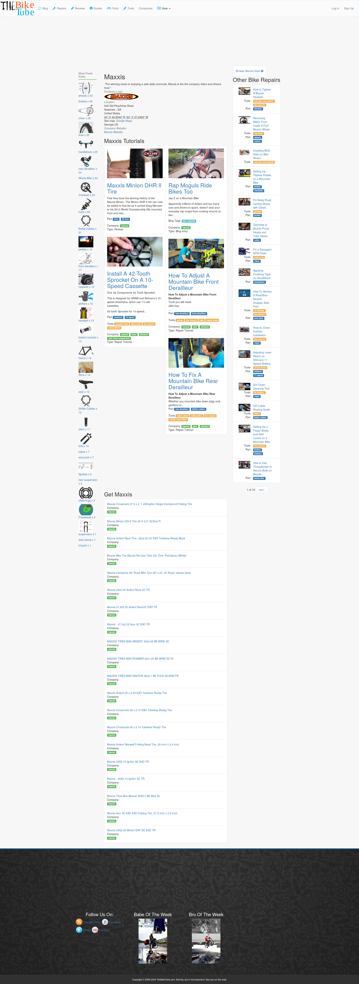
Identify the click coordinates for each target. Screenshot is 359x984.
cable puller (196, 415)
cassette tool (122, 324)
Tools (131, 8)
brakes (257, 449)
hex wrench (149, 324)
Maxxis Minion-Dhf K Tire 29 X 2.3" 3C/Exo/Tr (134, 521)
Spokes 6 (85, 474)
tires (116, 219)
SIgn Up (349, 8)
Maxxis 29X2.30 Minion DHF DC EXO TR (131, 830)
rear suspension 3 (88, 481)
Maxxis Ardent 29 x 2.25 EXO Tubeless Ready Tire (137, 693)
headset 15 (86, 320)
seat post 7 (86, 457)
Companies (145, 8)
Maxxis (124, 225)
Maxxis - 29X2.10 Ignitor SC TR (126, 778)
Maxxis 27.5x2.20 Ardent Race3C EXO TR (132, 607)
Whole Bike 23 (88, 178)
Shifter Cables (198, 409)
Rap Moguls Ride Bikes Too (190, 188)
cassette (118, 317)
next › (262, 490)
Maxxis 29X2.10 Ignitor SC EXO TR (128, 761)
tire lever (258, 133)
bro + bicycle (189, 221)
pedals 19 (85, 249)
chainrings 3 (87, 500)
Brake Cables (260, 417)
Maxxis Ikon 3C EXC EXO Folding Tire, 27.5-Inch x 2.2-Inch (142, 813)
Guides (98, 8)
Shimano (144, 334)
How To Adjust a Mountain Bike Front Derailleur (193, 281)
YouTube (104, 930)
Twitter (87, 930)
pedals (257, 186)
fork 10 (84, 446)
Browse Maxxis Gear (248, 71)
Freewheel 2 (87, 517)
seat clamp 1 (87, 540)
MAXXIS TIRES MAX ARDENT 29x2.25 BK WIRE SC (138, 641)
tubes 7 (84, 451)
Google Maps (124, 121)
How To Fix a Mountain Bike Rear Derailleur (193, 380)
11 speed (258, 375)
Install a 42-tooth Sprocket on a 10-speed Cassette (130, 279)
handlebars (259, 282)
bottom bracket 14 (88, 339)
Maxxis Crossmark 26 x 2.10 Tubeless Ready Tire (136, 727)
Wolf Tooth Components (119, 338)
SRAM (134, 334)
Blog (45, 8)
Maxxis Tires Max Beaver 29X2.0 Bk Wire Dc (133, 796)
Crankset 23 (87, 195)
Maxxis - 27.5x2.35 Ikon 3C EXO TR (128, 624)
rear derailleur (181, 313)
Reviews (80, 8)
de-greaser (259, 310)
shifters (258, 371)
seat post (258, 318)
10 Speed (130, 317)
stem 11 (84, 429)
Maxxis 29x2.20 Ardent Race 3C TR (128, 590)
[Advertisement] (179, 42)
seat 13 (84, 392)
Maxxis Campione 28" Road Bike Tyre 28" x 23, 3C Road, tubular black (149, 573)
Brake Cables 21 (87, 230)
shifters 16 (86, 303)
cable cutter (182, 415)
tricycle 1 (85, 545)
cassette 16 (86, 287)
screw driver (114, 327)
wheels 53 (86, 95)
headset (258, 108)
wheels (257, 137)
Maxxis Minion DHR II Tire (134, 188)
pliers (257, 413)
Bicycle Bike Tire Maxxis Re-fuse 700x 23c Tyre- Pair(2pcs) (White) (146, 555)
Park (195, 327)
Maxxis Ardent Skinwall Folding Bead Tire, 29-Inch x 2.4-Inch (143, 744)
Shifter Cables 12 (88, 410)
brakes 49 (85, 101)
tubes (257, 240)
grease (180, 320)
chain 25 (85, 118)
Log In (335, 8)
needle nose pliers (178, 419)
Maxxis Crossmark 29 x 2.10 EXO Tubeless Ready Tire (139, 710)
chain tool (258, 257)
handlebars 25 (88, 152)
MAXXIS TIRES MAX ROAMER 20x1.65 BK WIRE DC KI (140, 658)
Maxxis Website (113, 132)
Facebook (115, 922)
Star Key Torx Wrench (264, 101)
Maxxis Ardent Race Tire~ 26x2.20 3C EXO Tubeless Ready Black (146, 538)
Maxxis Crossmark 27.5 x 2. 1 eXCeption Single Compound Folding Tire (149, 504)
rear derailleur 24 (88, 170)
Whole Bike (259, 478)
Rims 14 (84, 375)
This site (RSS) (92, 922)
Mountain (258, 190)
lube (202, 320)
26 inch (125, 219)
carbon (257, 141)
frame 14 (85, 358)
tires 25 (84, 135)
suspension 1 (87, 534)
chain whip (136, 324)
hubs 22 (84, 212)
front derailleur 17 (88, 268)
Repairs (61, 8)
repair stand (212, 320)
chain (256, 261)
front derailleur (199, 313)
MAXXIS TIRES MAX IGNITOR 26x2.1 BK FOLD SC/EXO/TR (143, 676)
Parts (115, 8)
